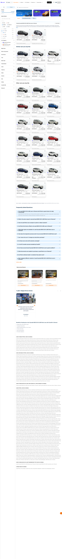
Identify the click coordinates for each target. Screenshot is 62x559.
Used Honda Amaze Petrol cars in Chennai (32, 394)
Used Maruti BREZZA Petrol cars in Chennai (27, 418)
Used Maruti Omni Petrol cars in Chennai (47, 453)
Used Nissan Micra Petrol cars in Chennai (44, 434)
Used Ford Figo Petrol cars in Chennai (45, 436)
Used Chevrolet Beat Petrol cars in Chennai (33, 375)
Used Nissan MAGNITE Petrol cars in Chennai (32, 398)
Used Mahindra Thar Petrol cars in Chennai (27, 430)
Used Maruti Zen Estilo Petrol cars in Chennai (32, 378)
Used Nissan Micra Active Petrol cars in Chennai (43, 370)
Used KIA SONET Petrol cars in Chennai (44, 397)
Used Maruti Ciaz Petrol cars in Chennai (36, 405)
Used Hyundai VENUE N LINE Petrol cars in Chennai (45, 350)
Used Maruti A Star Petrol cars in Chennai (27, 376)
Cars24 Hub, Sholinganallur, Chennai (48, 468)
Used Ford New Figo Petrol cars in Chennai (39, 369)
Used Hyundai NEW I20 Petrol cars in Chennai (49, 398)
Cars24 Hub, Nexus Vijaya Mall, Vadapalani (33, 468)
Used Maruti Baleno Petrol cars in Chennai (44, 356)
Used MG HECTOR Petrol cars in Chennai (28, 410)
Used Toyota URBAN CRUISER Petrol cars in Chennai (29, 427)
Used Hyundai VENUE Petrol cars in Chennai (48, 340)
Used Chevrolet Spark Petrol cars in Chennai (27, 448)
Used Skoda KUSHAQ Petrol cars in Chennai (27, 414)
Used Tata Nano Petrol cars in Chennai (33, 373)
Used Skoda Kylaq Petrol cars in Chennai (45, 458)
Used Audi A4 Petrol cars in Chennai (41, 446)
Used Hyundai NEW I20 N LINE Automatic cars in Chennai (46, 464)
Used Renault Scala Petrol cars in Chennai (29, 458)
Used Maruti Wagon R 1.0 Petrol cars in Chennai (33, 362)
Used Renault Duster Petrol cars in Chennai (47, 420)
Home (17, 203)
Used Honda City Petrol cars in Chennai (27, 391)
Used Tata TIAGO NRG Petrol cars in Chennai (49, 373)
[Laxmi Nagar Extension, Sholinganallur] (54, 278)
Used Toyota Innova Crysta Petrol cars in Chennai (45, 445)
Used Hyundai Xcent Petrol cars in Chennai (41, 343)
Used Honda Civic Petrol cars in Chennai (46, 449)
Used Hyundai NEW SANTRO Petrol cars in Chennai (30, 366)
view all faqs (19, 262)
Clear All (18, 18)
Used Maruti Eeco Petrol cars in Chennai (37, 413)
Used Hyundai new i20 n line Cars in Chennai (37, 203)
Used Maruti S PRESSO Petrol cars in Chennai (37, 359)
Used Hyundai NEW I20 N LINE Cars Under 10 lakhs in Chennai (50, 385)
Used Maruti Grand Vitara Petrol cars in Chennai (48, 437)
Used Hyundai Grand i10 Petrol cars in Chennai (24, 338)
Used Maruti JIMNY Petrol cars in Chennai (32, 453)
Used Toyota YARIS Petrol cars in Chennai (28, 440)
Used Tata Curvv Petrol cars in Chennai (31, 459)
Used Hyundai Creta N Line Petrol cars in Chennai (37, 348)
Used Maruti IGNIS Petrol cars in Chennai (46, 366)
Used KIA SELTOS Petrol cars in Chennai (37, 400)
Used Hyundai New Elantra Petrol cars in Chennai (44, 347)
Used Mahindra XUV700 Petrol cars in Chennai (36, 433)
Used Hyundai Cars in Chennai (26, 203)
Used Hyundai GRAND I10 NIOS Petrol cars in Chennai (48, 357)
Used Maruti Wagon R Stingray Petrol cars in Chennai (38, 443)
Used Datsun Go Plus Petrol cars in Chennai (46, 372)
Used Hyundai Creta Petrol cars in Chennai (32, 340)
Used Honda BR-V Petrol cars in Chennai (46, 427)
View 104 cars (23, 285)
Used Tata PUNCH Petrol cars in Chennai (32, 402)
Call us (50, 2)
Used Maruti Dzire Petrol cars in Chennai (43, 401)
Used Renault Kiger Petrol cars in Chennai (51, 404)
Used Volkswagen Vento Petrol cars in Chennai (35, 411)
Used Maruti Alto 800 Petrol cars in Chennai (49, 362)
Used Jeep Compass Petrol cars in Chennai (43, 414)
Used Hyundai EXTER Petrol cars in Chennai (45, 424)
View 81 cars (51, 285)
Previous (16, 13)
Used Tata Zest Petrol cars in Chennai (41, 423)
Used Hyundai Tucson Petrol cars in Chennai (27, 347)
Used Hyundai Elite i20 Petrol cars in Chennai (41, 338)
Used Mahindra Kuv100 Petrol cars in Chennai (36, 421)
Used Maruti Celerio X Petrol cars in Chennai (43, 430)
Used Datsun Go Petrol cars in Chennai (31, 372)
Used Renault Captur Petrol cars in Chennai (43, 456)
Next (61, 13)
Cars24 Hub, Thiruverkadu (20, 468)
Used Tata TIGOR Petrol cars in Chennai (27, 408)
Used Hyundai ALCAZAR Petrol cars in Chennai (33, 344)
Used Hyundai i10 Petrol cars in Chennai (27, 343)
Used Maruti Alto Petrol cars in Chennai (34, 367)
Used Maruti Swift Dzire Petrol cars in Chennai (30, 416)
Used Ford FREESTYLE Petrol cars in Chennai (37, 417)
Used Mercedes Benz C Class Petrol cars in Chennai (36, 455)
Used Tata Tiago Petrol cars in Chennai (29, 392)
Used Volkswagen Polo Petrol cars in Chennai (28, 401)
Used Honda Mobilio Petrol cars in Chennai (32, 437)
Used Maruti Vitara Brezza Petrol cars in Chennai (33, 426)
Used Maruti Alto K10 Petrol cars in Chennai (27, 360)
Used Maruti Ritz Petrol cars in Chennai (42, 376)
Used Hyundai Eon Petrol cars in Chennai (36, 363)
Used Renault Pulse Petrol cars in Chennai (42, 380)
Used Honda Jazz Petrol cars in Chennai (29, 397)
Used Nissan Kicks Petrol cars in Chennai (37, 439)
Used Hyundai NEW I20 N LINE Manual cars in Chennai (26, 464)
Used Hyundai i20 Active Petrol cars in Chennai (50, 344)
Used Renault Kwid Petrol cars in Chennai (23, 354)
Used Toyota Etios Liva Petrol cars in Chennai (49, 378)
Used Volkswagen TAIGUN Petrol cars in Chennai (47, 416)
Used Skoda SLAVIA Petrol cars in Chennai (27, 423)
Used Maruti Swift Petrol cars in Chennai (38, 354)
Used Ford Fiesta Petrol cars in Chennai (31, 449)
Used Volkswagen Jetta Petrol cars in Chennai (47, 459)
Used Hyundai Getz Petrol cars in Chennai (27, 380)
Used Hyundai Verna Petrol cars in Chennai (38, 341)
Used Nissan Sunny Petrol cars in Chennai (28, 456)
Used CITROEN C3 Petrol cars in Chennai (37, 379)
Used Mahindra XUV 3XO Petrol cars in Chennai (33, 442)
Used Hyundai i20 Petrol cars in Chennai (37, 345)
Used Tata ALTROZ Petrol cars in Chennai (43, 360)
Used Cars (19, 203)
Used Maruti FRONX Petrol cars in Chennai (49, 367)
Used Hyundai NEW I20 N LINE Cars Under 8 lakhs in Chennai (27, 385)
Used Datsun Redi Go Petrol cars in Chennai (42, 364)
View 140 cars (37, 285)
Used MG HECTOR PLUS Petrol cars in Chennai (28, 434)
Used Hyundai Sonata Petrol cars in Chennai (27, 350)
